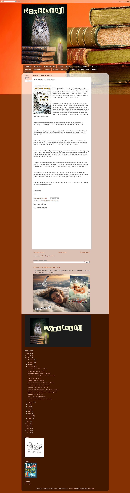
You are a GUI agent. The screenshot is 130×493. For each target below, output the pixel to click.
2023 (28, 353)
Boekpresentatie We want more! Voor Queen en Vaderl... (43, 389)
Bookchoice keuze (49, 66)
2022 (28, 355)
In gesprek (28, 69)
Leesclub (55, 69)
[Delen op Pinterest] (58, 198)
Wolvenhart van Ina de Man (35, 394)
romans (56, 200)
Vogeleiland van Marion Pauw (36, 380)
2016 (28, 430)
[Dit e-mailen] (51, 198)
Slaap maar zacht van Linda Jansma (38, 387)
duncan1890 (72, 488)
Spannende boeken (83, 69)
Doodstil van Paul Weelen (35, 378)
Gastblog (84, 66)
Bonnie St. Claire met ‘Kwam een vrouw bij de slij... (42, 375)
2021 (28, 357)
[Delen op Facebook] (56, 198)
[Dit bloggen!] (53, 198)
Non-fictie (64, 69)
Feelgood (68, 66)
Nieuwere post (38, 252)
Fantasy (76, 66)
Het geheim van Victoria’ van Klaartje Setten (40, 399)
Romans (72, 69)
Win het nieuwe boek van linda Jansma (38, 385)
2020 (28, 421)
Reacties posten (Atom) (48, 256)
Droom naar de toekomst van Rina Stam (46, 267)
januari (30, 418)
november (31, 362)
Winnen (94, 69)
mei (29, 409)
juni (29, 406)
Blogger (91, 488)
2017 (28, 428)
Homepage (28, 66)
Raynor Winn (50, 200)
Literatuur (47, 69)
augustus (30, 402)
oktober (30, 364)
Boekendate (37, 66)
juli (29, 404)
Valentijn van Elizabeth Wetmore (37, 396)
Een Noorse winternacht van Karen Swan (39, 373)
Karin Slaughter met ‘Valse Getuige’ (37, 368)
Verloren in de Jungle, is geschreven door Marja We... (43, 392)
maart (30, 413)
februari (30, 416)
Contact (60, 66)
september (31, 366)
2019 (28, 423)
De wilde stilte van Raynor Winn (36, 371)
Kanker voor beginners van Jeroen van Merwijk (41, 382)
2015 (28, 432)
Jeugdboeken (37, 69)
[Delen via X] (55, 198)
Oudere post (85, 252)
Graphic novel (94, 66)
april (29, 411)
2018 (28, 425)
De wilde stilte (42, 200)
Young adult (28, 72)
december (31, 359)
